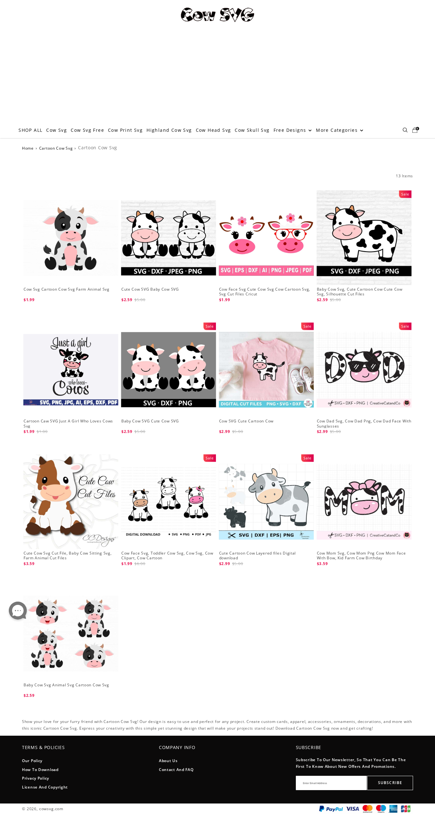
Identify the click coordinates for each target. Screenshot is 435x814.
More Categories (337, 130)
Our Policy (32, 760)
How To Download (40, 769)
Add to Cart (70, 308)
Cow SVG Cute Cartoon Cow (246, 421)
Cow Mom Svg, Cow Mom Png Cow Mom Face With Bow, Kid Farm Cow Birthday (361, 555)
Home (28, 148)
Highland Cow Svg (169, 130)
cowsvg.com (51, 808)
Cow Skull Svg (252, 130)
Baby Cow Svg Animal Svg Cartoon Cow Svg (66, 685)
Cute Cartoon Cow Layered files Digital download (257, 555)
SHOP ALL (30, 130)
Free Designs (291, 130)
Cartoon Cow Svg (56, 148)
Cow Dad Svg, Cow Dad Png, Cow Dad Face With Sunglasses (364, 423)
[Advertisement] (217, 74)
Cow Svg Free (87, 130)
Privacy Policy (35, 778)
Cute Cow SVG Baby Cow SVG (150, 289)
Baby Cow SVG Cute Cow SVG (150, 421)
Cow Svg (56, 130)
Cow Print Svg (125, 130)
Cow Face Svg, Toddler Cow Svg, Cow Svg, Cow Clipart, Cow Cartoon (167, 555)
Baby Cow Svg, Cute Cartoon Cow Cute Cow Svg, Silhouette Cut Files (360, 292)
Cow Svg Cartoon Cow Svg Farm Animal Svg (67, 289)
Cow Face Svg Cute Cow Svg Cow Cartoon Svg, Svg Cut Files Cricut (264, 292)
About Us (168, 760)
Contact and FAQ (176, 769)
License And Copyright (45, 787)
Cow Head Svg (213, 130)
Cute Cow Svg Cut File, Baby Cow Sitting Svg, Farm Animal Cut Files (68, 555)
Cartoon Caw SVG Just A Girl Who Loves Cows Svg (68, 423)
